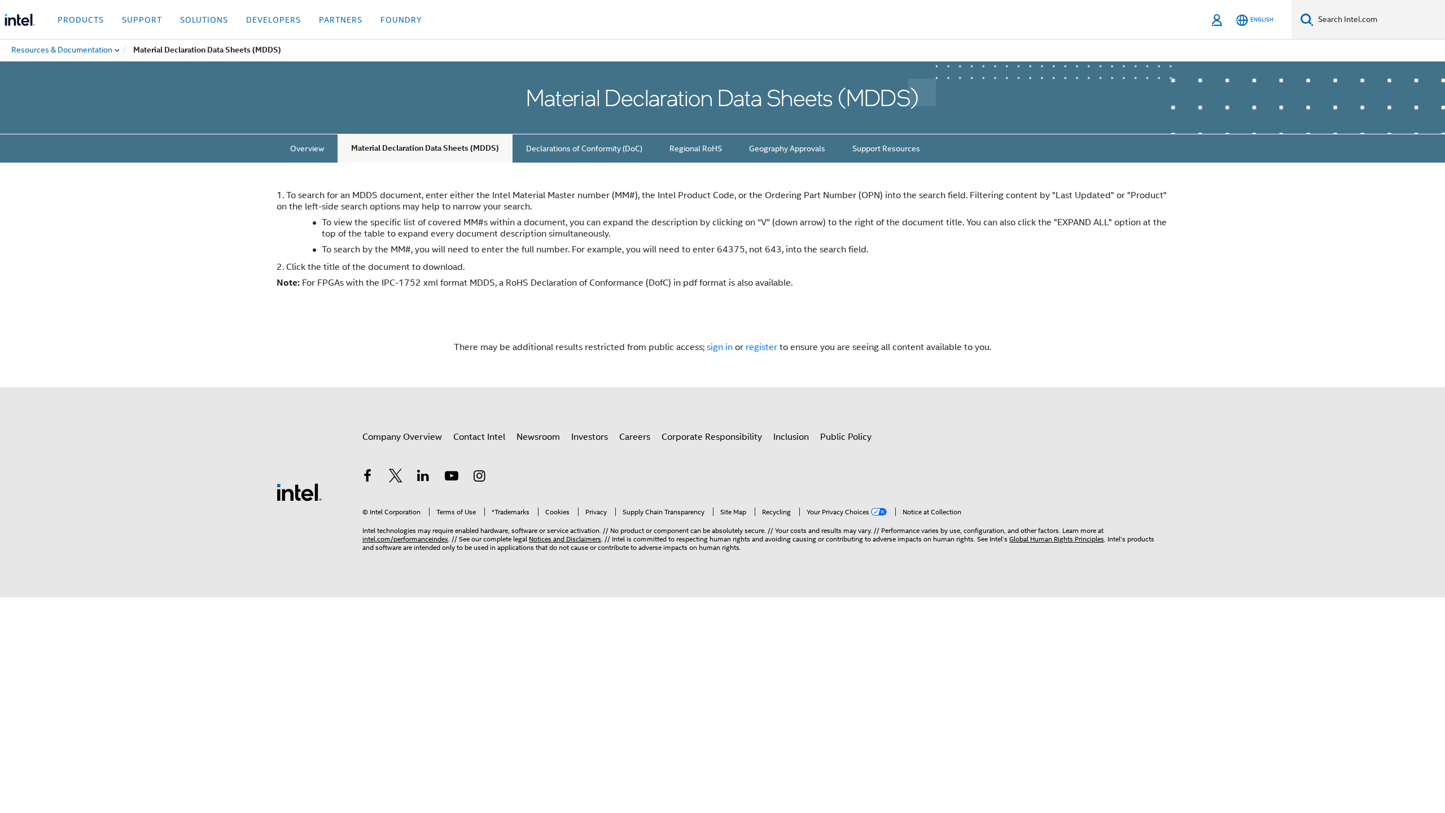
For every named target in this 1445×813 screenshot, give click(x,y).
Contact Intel (479, 437)
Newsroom (538, 437)
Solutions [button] (204, 20)
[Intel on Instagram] (479, 477)
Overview (307, 148)
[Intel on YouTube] (451, 477)
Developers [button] (273, 20)
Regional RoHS (695, 148)
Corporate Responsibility (712, 437)
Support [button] (142, 20)
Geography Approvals (787, 148)
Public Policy (846, 437)
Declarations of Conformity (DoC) (584, 148)
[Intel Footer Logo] (299, 491)
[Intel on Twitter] (395, 477)
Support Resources (886, 148)
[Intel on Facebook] (367, 477)
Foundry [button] (401, 20)
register (761, 347)
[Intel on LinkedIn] (423, 477)
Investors (589, 437)
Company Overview (402, 437)
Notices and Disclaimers (565, 539)
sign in (720, 347)
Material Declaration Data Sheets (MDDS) (425, 148)
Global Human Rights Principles (1056, 539)
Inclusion (791, 437)
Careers (634, 437)
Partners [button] (340, 20)
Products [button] (81, 20)
